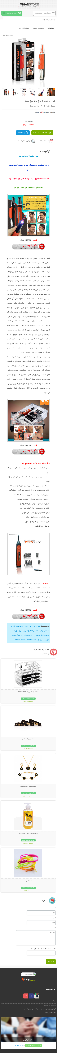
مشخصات (51, 28)
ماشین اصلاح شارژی (41, 635)
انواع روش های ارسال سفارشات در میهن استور (40, 1009)
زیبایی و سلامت (22, 626)
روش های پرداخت (50, 1013)
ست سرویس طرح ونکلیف (28, 786)
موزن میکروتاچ (43, 639)
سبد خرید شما (11, 13)
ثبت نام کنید (19, 1045)
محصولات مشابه (38, 28)
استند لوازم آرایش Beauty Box (28, 692)
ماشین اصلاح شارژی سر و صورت (26, 630)
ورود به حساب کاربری (33, 1045)
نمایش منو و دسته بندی (43, 13)
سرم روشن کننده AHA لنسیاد (28, 834)
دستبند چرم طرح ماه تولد (28, 739)
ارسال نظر (50, 961)
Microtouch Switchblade (25, 639)
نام (55, 907)
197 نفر (20, 133)
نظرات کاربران (24, 28)
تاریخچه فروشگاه (50, 1005)
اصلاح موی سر (34, 626)
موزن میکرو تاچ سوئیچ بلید (22, 635)
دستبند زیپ (28, 881)
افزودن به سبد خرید (40, 133)
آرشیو (45, 654)
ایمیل (54, 918)
